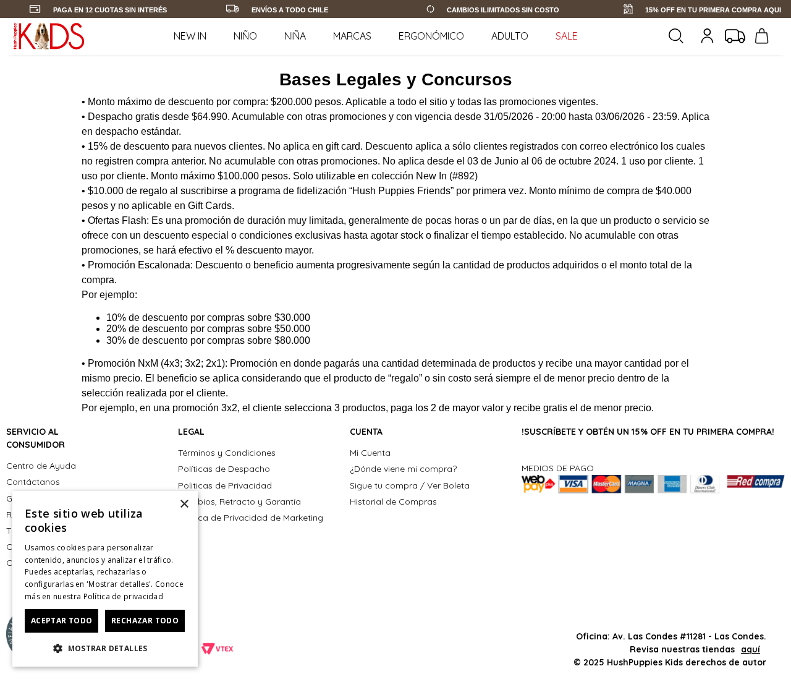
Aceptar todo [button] (62, 620)
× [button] (183, 504)
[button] (105, 647)
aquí (750, 649)
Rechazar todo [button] (145, 620)
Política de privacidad (123, 596)
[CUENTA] (709, 36)
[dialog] (105, 579)
